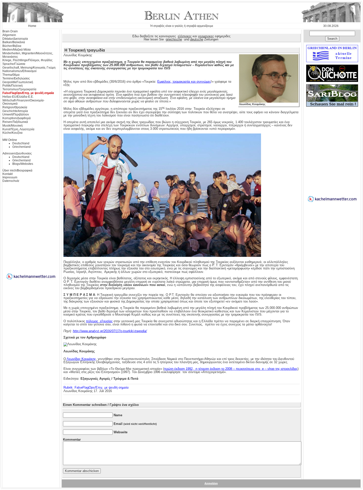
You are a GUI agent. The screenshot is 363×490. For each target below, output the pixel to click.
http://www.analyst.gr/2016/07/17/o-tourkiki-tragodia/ (110, 331)
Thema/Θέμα (11, 74)
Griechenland (21, 147)
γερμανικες (206, 36)
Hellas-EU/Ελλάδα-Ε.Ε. (18, 96)
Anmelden (211, 483)
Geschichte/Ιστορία (15, 111)
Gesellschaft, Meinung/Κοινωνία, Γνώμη (29, 67)
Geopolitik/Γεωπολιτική (17, 82)
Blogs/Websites (22, 164)
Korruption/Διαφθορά (16, 118)
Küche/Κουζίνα (12, 132)
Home (32, 26)
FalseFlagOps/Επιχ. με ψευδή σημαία (28, 93)
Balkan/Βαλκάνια (13, 42)
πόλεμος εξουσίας (99, 321)
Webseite (120, 432)
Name (118, 415)
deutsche (196, 39)
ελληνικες (185, 36)
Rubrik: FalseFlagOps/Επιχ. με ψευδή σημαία (96, 387)
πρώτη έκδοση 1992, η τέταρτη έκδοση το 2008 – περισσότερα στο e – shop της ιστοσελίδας (231, 369)
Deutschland (20, 143)
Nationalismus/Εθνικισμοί (19, 71)
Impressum (9, 177)
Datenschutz (10, 181)
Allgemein (9, 35)
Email (135, 424)
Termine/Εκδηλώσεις (16, 78)
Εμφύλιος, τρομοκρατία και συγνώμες (184, 81)
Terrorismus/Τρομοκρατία (19, 89)
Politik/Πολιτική (12, 85)
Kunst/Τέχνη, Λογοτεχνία (18, 129)
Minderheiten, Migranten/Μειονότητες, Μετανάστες (27, 55)
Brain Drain (10, 31)
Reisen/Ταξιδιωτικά (15, 122)
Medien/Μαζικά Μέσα (16, 49)
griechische (174, 39)
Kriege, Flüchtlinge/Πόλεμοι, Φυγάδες (27, 60)
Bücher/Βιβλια (11, 46)
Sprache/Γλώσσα (13, 64)
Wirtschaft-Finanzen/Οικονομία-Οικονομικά (23, 102)
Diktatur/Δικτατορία (15, 38)
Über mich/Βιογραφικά (17, 170)
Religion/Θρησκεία (14, 107)
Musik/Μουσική (12, 125)
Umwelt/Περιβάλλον (15, 114)
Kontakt (7, 174)
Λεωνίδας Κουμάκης (252, 104)
